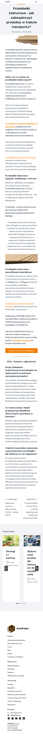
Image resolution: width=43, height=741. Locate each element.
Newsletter (11, 704)
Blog (9, 650)
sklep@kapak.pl (15, 715)
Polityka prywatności (14, 691)
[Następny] (37, 568)
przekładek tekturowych (18, 80)
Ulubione (10, 672)
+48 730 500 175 (16, 713)
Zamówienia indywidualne (16, 640)
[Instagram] (12, 718)
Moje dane (11, 669)
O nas (9, 647)
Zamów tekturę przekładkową (21, 350)
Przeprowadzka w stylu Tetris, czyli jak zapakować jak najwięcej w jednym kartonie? (30, 508)
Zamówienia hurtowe (14, 643)
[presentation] (11, 540)
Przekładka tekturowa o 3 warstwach (20, 157)
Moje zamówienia (13, 666)
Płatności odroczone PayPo (16, 698)
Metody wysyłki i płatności (16, 694)
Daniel (33, 579)
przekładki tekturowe (21, 340)
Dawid (18, 32)
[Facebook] (8, 718)
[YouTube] (16, 718)
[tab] (17, 603)
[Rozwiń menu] (36, 1)
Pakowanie (21, 4)
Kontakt (10, 684)
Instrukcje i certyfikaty (15, 657)
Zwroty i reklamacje (14, 701)
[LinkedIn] (23, 718)
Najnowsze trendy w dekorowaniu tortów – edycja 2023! (11, 507)
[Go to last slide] (6, 568)
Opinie (9, 653)
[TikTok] (20, 718)
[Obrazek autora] (7, 562)
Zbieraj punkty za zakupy (15, 676)
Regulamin (11, 688)
